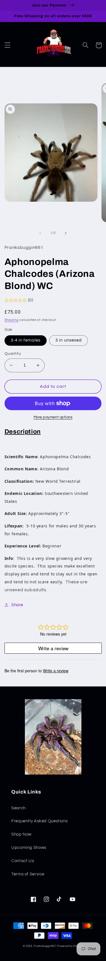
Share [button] (17, 605)
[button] (7, 45)
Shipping (12, 319)
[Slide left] (40, 233)
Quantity (13, 354)
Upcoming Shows (28, 847)
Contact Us (22, 861)
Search (18, 808)
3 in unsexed (68, 340)
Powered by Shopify (70, 946)
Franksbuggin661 (45, 946)
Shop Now (21, 834)
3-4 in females (26, 340)
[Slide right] (66, 233)
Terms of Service (27, 874)
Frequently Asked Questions (39, 821)
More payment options (53, 417)
